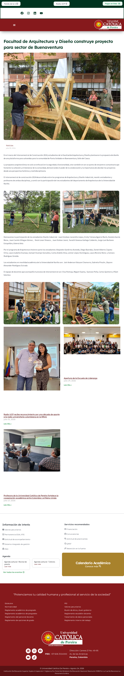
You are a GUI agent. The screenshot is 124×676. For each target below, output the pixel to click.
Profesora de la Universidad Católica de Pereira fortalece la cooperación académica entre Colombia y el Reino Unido (31, 496)
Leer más (7, 566)
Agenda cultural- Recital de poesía (15, 563)
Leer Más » (7, 424)
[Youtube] (28, 657)
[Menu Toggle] (14, 25)
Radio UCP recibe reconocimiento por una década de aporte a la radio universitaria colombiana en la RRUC (32, 415)
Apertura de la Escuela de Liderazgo (80, 378)
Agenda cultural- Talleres (44, 562)
